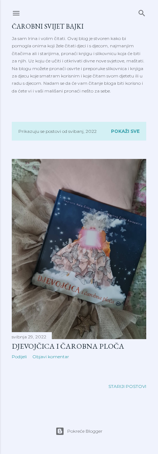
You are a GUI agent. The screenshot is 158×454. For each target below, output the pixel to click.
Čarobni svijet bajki (47, 26)
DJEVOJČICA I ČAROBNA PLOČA (68, 346)
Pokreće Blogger (85, 431)
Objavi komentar (50, 356)
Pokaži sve (125, 131)
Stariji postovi (127, 386)
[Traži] (141, 11)
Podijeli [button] (19, 356)
